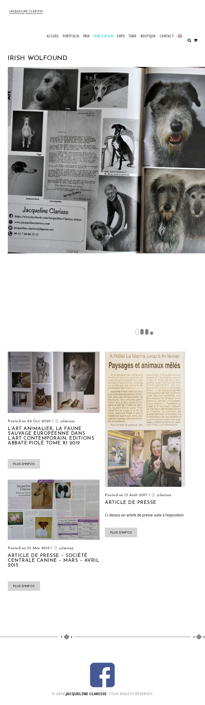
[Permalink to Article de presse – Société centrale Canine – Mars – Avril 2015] (54, 538)
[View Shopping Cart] (195, 40)
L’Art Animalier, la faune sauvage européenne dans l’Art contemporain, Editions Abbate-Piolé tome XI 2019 (51, 436)
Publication (103, 36)
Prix (86, 36)
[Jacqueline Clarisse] (26, 12)
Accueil (53, 36)
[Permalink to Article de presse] (145, 485)
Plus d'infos (24, 464)
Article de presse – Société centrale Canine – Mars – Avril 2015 (53, 560)
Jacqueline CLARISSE (86, 694)
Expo (121, 36)
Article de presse (130, 502)
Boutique (148, 36)
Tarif (132, 36)
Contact (167, 36)
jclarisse (67, 421)
